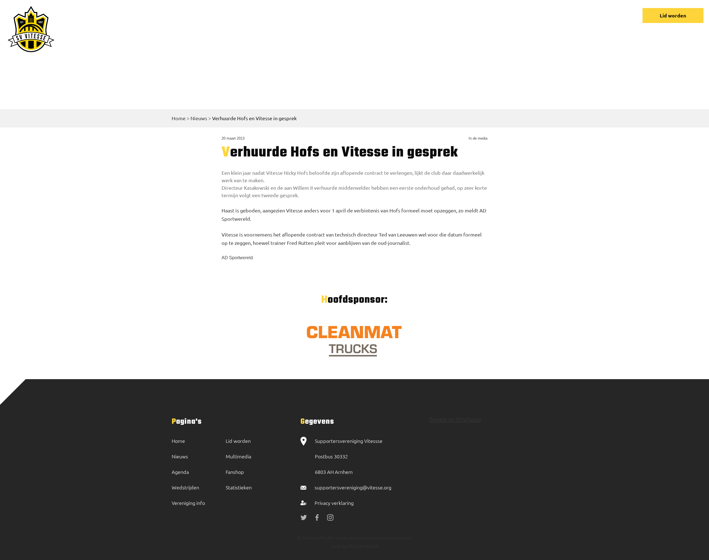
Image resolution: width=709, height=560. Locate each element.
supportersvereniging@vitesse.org (353, 487)
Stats (528, 15)
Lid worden (673, 15)
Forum (501, 15)
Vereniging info (463, 15)
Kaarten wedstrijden (572, 15)
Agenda (180, 472)
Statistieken (239, 487)
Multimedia (238, 456)
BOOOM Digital (363, 546)
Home (353, 15)
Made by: (339, 546)
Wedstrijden (418, 15)
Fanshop (235, 472)
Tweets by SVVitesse (455, 419)
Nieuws (382, 15)
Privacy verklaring (334, 503)
